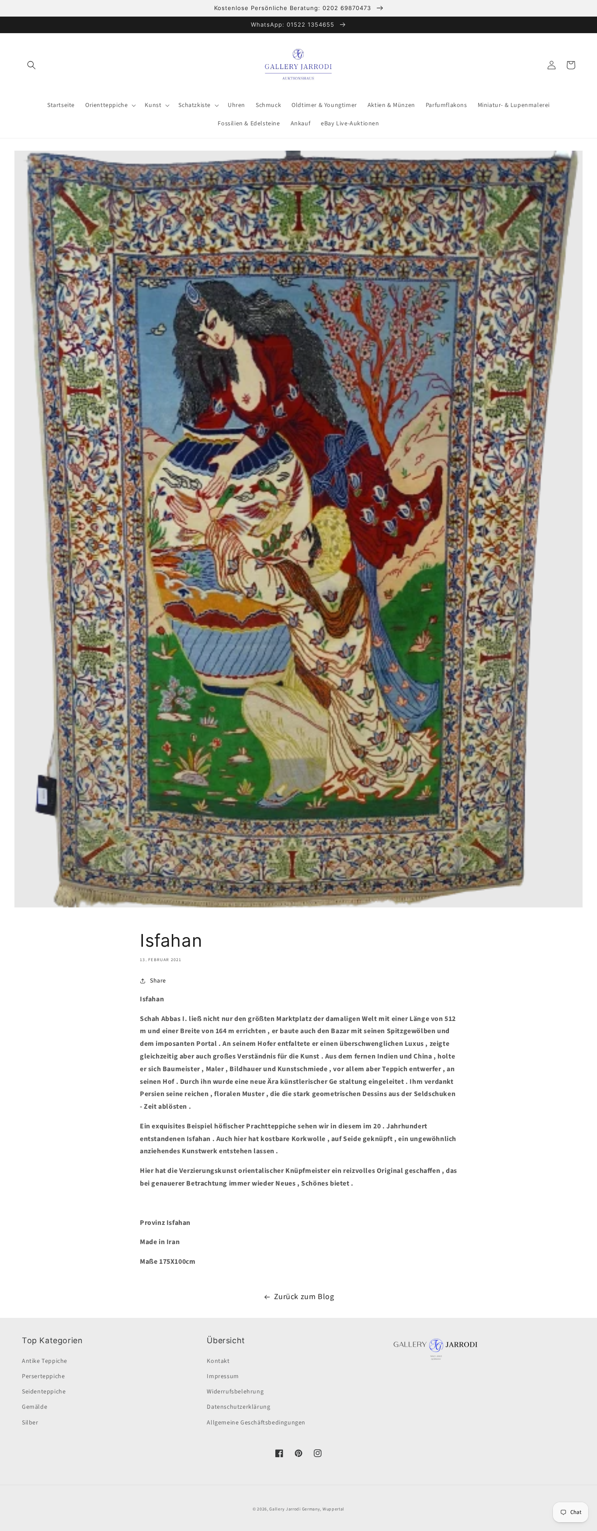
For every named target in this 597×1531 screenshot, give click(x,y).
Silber (30, 1422)
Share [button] (158, 980)
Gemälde (34, 1407)
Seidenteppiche (44, 1391)
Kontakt (218, 1361)
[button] (31, 65)
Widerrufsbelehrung (235, 1391)
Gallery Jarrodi (285, 1509)
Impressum (223, 1376)
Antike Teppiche (44, 1361)
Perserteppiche (43, 1376)
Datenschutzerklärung (238, 1407)
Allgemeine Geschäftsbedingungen (256, 1422)
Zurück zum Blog (304, 1296)
